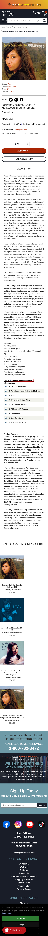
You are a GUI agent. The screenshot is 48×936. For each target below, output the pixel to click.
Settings (21, 925)
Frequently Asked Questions (24, 876)
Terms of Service (24, 889)
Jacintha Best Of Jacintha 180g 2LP (12, 629)
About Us (24, 903)
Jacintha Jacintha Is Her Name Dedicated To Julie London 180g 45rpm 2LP (12, 673)
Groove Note (12, 87)
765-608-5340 (24, 846)
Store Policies (24, 883)
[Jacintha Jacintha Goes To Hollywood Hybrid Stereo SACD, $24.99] (12, 697)
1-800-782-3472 (24, 748)
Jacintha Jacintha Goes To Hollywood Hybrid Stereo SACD (12, 717)
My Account (24, 864)
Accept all (21, 918)
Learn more (7, 913)
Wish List (24, 867)
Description (24, 169)
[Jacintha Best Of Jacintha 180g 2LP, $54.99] (12, 610)
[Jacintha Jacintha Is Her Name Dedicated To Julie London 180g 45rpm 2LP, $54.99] (12, 653)
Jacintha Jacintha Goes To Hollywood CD (12, 586)
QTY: (17, 144)
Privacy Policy (24, 886)
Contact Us (24, 873)
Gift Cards (24, 870)
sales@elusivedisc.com (24, 853)
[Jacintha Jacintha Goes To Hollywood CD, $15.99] (12, 567)
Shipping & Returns (24, 880)
